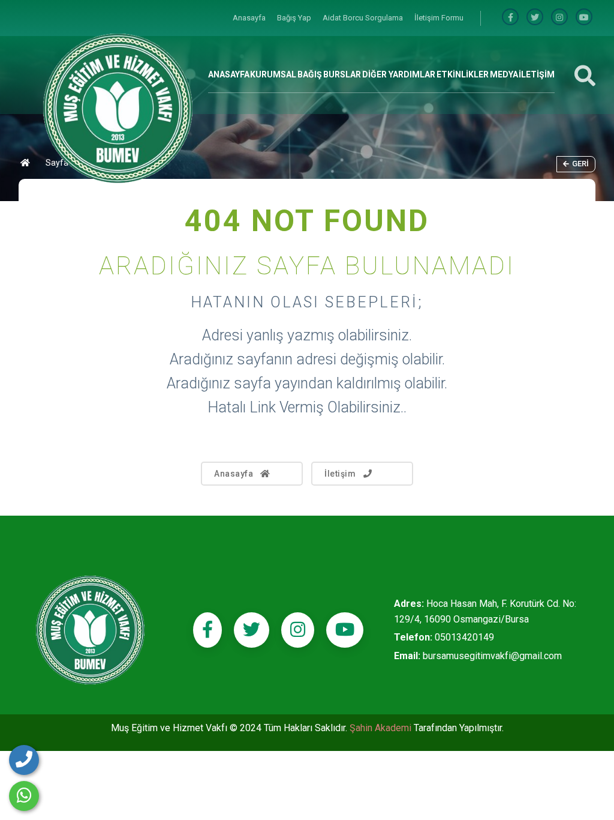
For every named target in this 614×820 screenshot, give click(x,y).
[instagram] (559, 17)
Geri (580, 163)
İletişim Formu (438, 17)
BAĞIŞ (309, 74)
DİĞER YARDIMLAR (398, 74)
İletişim (340, 473)
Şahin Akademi (382, 728)
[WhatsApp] (24, 796)
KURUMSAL (273, 74)
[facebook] (510, 17)
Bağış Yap (295, 17)
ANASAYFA (228, 74)
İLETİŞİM (537, 74)
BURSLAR (342, 74)
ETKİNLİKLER (463, 74)
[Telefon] (24, 760)
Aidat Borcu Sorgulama (364, 17)
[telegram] (534, 17)
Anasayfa (250, 17)
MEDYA (504, 74)
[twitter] (251, 630)
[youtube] (584, 17)
